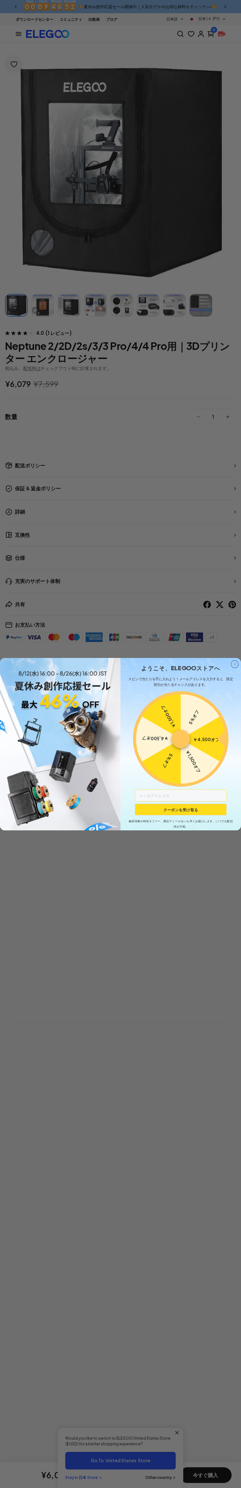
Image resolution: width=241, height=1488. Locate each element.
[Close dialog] (235, 664)
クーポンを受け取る (180, 809)
